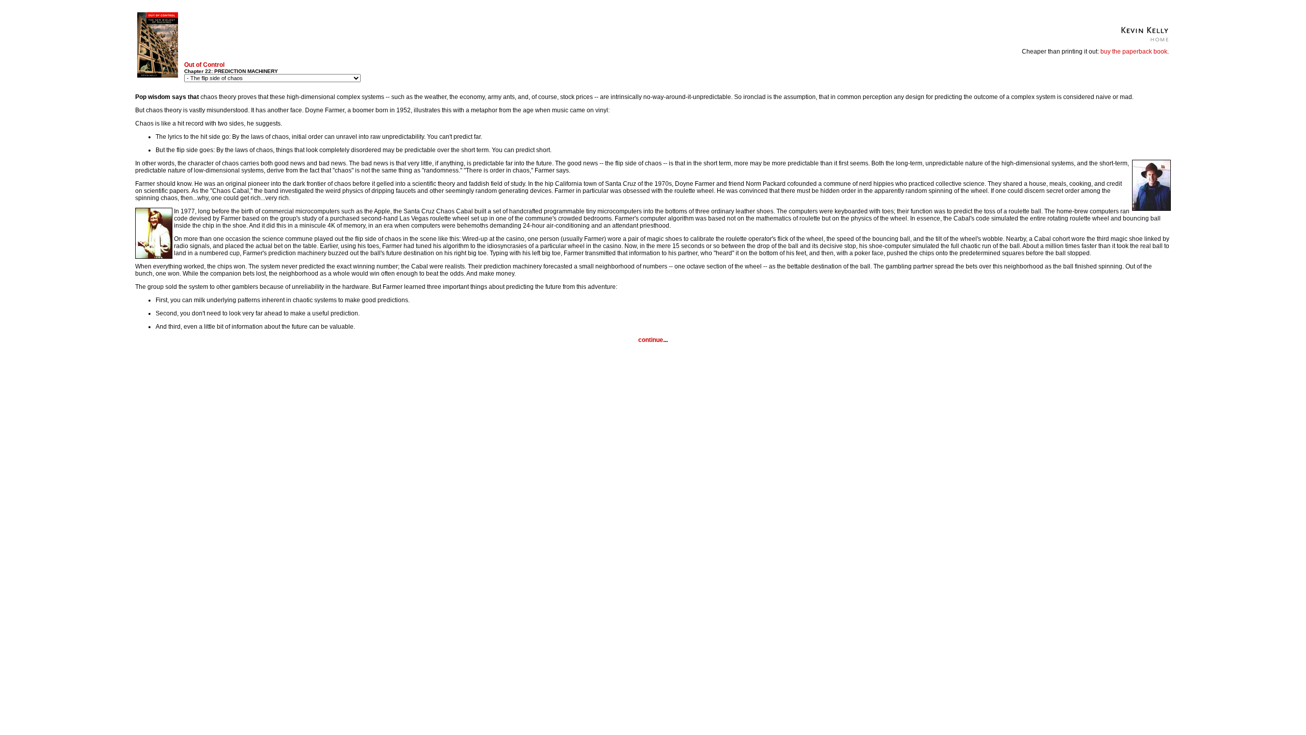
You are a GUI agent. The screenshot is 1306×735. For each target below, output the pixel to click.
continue (650, 340)
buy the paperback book (1133, 51)
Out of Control (204, 64)
